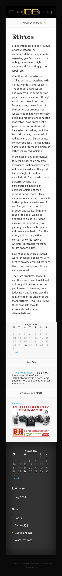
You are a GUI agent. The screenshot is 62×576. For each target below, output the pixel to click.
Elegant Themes (30, 563)
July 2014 (20, 497)
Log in (18, 518)
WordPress (31, 567)
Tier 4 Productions (23, 372)
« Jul (16, 352)
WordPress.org (23, 540)
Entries (21, 525)
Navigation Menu (32, 23)
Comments (24, 532)
